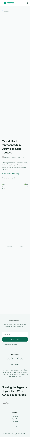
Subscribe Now (15, 339)
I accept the (10, 344)
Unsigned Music (15, 419)
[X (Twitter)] (12, 358)
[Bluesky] (17, 358)
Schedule (15, 417)
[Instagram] (21, 358)
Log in (15, 427)
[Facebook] (8, 358)
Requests (15, 421)
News (23, 157)
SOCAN (18, 376)
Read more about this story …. (11, 174)
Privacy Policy (13, 344)
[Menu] (27, 3)
